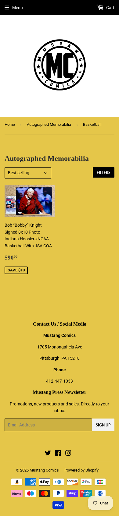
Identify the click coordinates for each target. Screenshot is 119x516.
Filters (103, 172)
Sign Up (103, 425)
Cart (109, 7)
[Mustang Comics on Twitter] (48, 453)
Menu (17, 7)
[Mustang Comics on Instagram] (68, 453)
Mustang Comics (44, 470)
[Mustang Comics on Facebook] (58, 453)
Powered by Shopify (81, 470)
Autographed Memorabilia (49, 124)
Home (10, 124)
